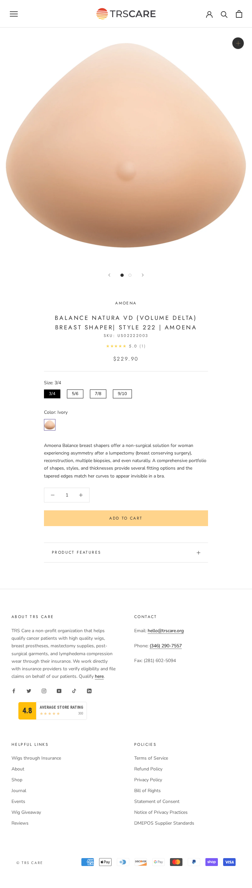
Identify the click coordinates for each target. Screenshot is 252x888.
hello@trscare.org (166, 631)
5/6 (75, 393)
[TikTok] (74, 690)
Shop (16, 780)
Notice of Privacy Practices (161, 812)
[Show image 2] (130, 275)
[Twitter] (29, 690)
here (99, 676)
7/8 (98, 393)
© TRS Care (29, 862)
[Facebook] (13, 690)
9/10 (122, 393)
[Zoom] (238, 43)
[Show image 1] (122, 275)
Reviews (20, 823)
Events (18, 801)
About (17, 769)
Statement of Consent (156, 801)
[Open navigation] (14, 14)
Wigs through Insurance (36, 758)
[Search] (224, 14)
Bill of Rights (147, 791)
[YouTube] (59, 690)
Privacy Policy (148, 780)
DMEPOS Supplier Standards (164, 823)
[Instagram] (44, 690)
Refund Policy (148, 769)
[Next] (143, 275)
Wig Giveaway (26, 812)
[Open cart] (239, 14)
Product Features (76, 552)
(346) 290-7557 (166, 646)
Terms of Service (151, 758)
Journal (18, 791)
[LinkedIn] (89, 690)
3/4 (52, 393)
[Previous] (109, 275)
